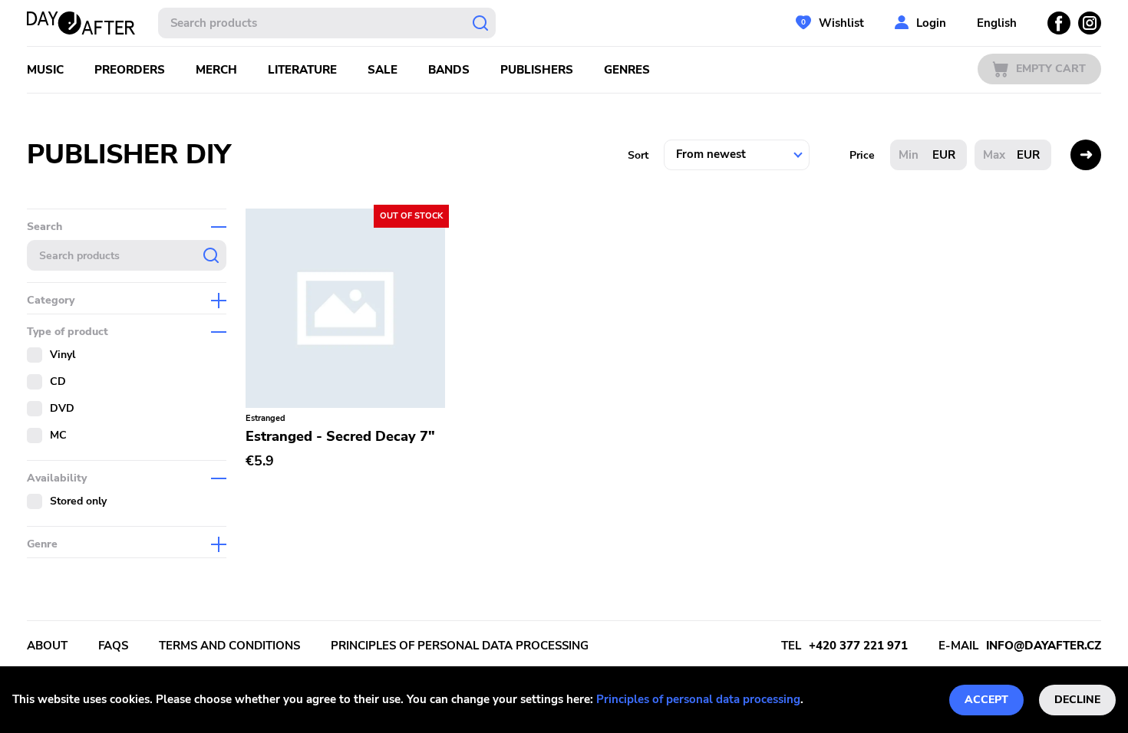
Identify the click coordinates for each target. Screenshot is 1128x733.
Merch (216, 69)
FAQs (113, 645)
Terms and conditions (229, 645)
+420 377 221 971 (858, 645)
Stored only (78, 501)
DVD (62, 408)
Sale (382, 69)
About (47, 645)
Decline (1077, 699)
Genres (627, 69)
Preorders (129, 69)
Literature (302, 69)
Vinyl (62, 354)
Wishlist (841, 23)
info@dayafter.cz (1043, 645)
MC (58, 435)
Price (862, 155)
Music (45, 69)
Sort (638, 155)
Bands (449, 69)
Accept (986, 699)
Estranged (265, 418)
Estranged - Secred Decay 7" (340, 436)
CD (58, 381)
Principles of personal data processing (698, 699)
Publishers (536, 69)
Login (931, 23)
